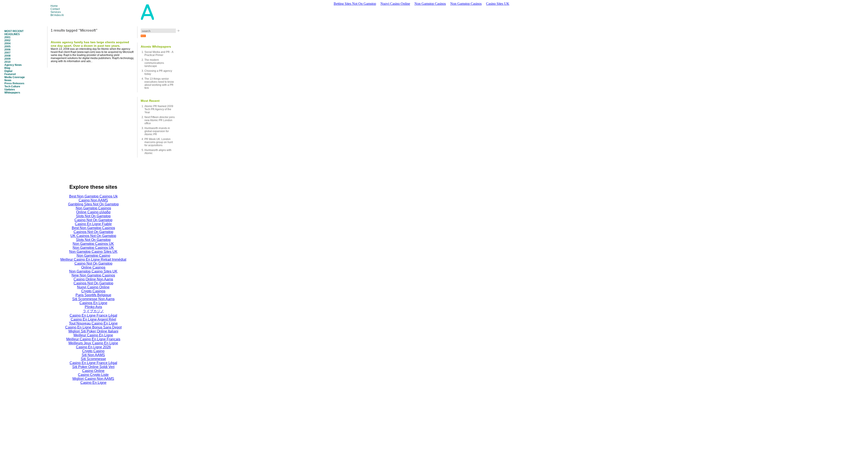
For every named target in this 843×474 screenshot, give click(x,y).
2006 (7, 49)
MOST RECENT (13, 31)
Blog (7, 68)
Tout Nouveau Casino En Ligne (93, 323)
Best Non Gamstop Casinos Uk (93, 196)
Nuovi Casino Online (395, 3)
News (7, 80)
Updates (9, 89)
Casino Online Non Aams (93, 279)
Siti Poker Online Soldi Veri (93, 367)
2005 (7, 46)
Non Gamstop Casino (93, 255)
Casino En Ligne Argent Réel (93, 319)
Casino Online (93, 371)
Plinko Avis (93, 307)
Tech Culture (12, 86)
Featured (10, 74)
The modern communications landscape (154, 63)
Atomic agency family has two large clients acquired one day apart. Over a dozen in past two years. (90, 43)
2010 (7, 61)
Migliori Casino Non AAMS (93, 379)
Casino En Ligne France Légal (93, 315)
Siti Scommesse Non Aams (93, 299)
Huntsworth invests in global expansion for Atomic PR (157, 131)
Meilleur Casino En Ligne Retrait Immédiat (93, 259)
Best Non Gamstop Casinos (93, 228)
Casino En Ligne (93, 382)
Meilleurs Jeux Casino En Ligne (93, 343)
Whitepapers (12, 92)
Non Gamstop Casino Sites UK (93, 251)
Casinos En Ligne (93, 303)
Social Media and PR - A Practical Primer (158, 53)
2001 (7, 37)
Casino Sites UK (497, 3)
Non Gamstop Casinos (430, 3)
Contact (55, 9)
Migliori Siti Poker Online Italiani (93, 331)
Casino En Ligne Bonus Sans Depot (93, 327)
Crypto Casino (93, 351)
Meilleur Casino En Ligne (93, 335)
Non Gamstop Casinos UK (93, 244)
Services (55, 12)
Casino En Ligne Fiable (93, 224)
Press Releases (14, 83)
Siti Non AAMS (93, 355)
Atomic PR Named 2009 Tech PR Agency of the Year (158, 109)
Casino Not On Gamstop (93, 220)
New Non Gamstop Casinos (93, 275)
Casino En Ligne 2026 (93, 347)
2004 (7, 43)
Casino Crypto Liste (93, 375)
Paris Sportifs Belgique (93, 295)
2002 (7, 40)
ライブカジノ (93, 311)
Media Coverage (14, 77)
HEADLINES (12, 34)
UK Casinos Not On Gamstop (93, 236)
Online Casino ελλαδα (93, 212)
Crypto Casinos (93, 291)
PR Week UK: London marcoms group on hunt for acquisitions (158, 142)
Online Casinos (93, 267)
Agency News (13, 64)
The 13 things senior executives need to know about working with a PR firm (159, 83)
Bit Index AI (57, 15)
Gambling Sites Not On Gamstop (93, 204)
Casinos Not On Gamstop (93, 232)
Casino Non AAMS (93, 200)
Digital (8, 71)
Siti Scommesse (93, 359)
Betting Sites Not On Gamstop (355, 3)
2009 (7, 58)
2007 (7, 52)
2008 (7, 55)
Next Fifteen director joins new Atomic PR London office (159, 120)
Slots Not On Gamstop (93, 216)
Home (54, 5)
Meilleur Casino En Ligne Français (93, 339)
